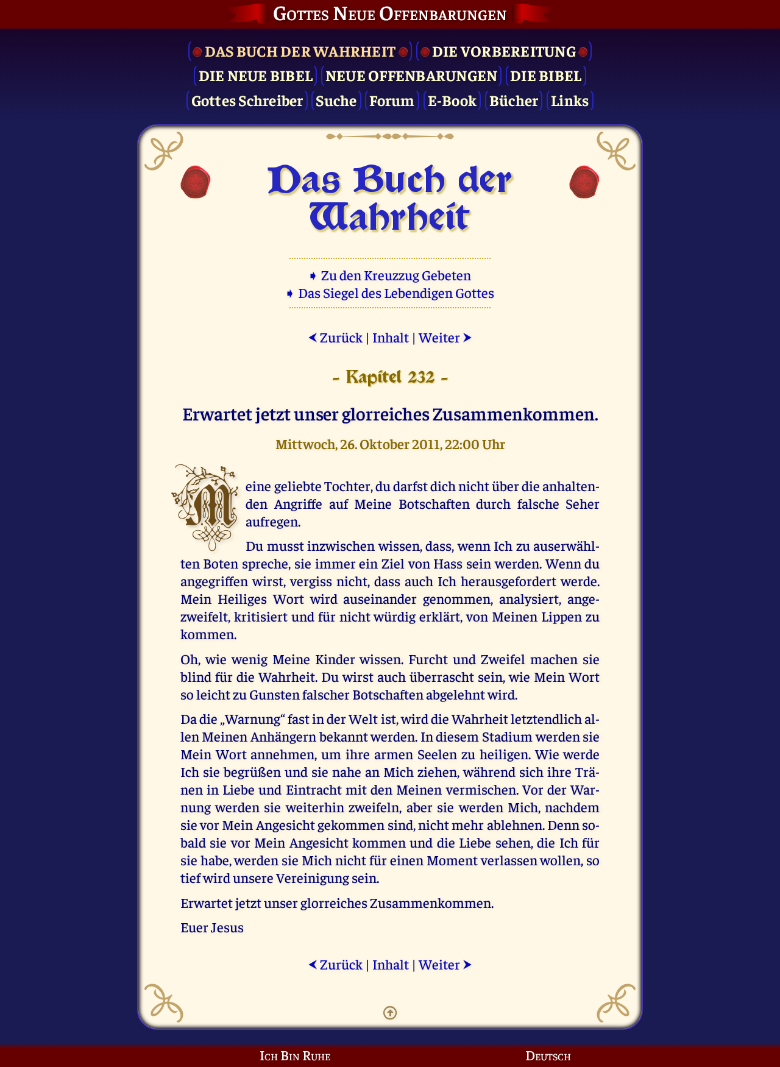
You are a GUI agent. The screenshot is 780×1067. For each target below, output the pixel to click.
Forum (391, 99)
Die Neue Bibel (256, 74)
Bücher (514, 99)
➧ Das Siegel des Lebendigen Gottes (390, 292)
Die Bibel (545, 74)
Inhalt (390, 337)
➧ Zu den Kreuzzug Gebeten (390, 274)
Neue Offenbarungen (411, 74)
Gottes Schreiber (247, 99)
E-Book (452, 99)
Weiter (445, 337)
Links (570, 99)
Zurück (335, 337)
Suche (336, 99)
